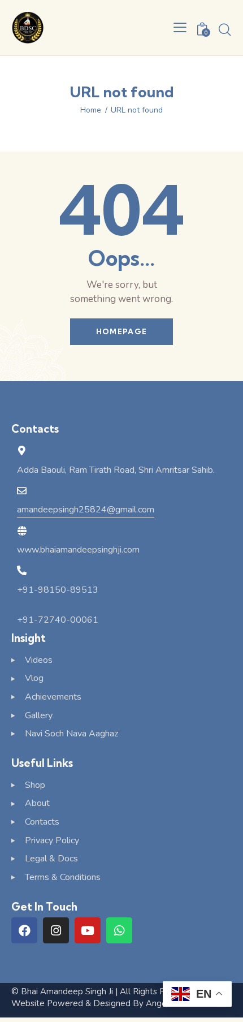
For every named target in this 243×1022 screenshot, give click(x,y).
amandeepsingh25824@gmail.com (85, 509)
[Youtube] (88, 930)
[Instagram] (56, 930)
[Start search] (225, 29)
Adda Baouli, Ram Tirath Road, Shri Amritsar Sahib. (116, 470)
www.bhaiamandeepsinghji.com (78, 550)
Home (90, 110)
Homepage (121, 331)
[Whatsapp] (119, 930)
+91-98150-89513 (57, 590)
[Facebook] (24, 930)
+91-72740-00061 (57, 620)
